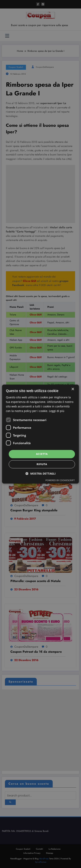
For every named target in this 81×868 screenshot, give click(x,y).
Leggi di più (56, 411)
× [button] (72, 389)
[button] (41, 473)
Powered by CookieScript (60, 480)
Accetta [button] (42, 454)
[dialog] (40, 434)
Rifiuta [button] (42, 464)
